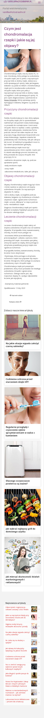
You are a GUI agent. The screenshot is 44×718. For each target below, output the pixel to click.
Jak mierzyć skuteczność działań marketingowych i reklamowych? (22, 579)
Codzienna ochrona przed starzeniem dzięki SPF (19, 380)
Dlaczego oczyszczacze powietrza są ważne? (18, 482)
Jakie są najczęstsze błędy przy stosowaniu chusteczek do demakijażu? (17, 617)
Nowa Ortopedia (10, 100)
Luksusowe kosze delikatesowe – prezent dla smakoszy (17, 700)
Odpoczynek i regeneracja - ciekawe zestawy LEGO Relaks (17, 608)
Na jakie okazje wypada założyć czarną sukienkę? (22, 345)
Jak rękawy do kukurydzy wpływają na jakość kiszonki (16, 649)
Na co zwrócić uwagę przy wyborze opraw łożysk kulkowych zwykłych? (15, 666)
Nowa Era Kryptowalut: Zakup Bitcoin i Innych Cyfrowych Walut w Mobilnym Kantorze (17, 683)
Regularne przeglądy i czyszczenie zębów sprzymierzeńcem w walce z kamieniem (20, 431)
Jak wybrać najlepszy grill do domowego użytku (20, 530)
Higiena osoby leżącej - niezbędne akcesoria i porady (17, 625)
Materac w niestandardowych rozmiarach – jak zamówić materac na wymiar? (17, 692)
